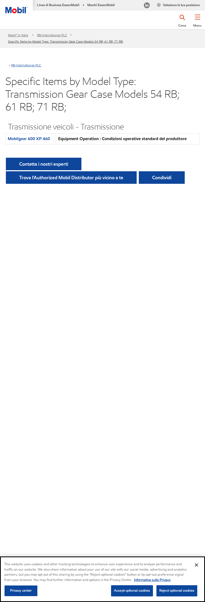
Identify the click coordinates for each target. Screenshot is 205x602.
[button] (197, 23)
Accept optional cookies (132, 590)
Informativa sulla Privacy (152, 579)
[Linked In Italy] (147, 6)
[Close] (196, 565)
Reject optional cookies (176, 590)
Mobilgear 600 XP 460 (29, 138)
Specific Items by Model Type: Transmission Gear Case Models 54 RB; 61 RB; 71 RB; (65, 41)
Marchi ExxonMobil (101, 5)
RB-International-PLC (52, 35)
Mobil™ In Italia (18, 35)
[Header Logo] (16, 6)
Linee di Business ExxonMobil (58, 5)
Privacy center (21, 590)
